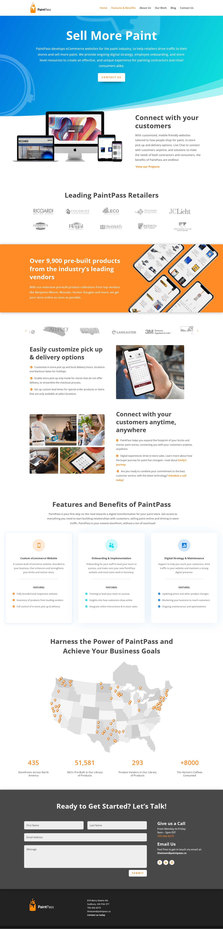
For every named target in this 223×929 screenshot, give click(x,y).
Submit (138, 873)
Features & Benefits (123, 8)
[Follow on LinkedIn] (165, 862)
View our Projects (148, 166)
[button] (26, 331)
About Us (145, 8)
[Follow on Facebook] (159, 862)
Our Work (161, 8)
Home (103, 8)
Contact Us (186, 8)
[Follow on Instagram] (171, 862)
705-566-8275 (165, 836)
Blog (173, 8)
